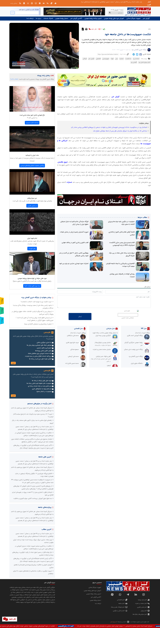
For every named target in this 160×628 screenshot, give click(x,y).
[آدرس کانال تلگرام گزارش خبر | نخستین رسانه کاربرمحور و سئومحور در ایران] (128, 594)
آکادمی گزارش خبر (76, 18)
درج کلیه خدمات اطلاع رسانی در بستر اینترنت (38, 356)
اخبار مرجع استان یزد (144, 62)
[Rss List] (20, 3)
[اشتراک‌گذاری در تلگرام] (133, 54)
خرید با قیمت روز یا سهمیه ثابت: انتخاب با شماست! (36, 301)
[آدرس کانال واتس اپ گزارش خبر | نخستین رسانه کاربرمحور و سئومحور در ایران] (120, 594)
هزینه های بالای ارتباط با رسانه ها (42, 381)
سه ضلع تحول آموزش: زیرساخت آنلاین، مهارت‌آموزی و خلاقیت (32, 498)
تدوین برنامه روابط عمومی (93, 18)
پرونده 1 (2, 301)
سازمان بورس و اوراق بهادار (103, 342)
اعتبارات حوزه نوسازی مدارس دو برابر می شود (73, 263)
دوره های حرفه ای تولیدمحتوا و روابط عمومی (32, 278)
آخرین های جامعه (44, 456)
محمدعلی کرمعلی (73, 356)
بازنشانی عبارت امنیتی (128, 318)
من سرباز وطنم (32, 198)
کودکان (85, 59)
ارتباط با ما (30, 18)
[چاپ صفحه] (86, 29)
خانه (149, 29)
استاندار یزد (136, 59)
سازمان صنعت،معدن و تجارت (102, 349)
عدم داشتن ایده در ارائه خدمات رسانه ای (40, 386)
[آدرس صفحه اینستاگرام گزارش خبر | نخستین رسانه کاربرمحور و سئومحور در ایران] (143, 594)
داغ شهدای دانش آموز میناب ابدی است (32, 115)
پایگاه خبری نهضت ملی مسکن (133, 349)
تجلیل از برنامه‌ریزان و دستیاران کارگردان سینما (38, 324)
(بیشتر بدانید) (14, 79)
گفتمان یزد (134, 62)
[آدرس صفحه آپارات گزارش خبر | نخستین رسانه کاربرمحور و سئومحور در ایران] (112, 594)
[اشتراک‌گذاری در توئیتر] (137, 54)
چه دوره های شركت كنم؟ (32, 286)
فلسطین (98, 59)
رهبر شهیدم (32, 248)
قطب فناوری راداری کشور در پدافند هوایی (75, 242)
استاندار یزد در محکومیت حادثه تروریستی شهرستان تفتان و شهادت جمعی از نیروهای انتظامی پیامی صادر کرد (109, 127)
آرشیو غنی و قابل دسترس (44, 348)
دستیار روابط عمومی (61, 18)
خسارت (122, 59)
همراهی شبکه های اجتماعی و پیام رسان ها (39, 345)
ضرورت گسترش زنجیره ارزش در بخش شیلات (74, 232)
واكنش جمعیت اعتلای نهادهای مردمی (32, 165)
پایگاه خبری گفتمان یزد (139, 49)
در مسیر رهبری (32, 205)
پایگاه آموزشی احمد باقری (135, 335)
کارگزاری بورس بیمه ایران (103, 335)
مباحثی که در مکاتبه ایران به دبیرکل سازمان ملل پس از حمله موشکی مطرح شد (120, 131)
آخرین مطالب (46, 529)
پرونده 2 (2, 311)
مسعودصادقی (74, 349)
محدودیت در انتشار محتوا (44, 391)
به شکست (128, 59)
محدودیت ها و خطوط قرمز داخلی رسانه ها (39, 383)
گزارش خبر (146, 18)
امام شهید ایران (32, 238)
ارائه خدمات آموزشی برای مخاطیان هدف (40, 353)
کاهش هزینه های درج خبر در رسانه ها (40, 359)
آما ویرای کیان (113, 622)
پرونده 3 (2, 321)
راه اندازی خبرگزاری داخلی (44, 342)
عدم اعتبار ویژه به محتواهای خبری (42, 389)
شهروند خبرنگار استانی (133, 18)
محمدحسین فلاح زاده (72, 363)
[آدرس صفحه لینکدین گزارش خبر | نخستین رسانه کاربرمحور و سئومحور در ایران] (136, 594)
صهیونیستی (105, 59)
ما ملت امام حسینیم (32, 122)
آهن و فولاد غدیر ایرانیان (103, 356)
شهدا (112, 59)
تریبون (109, 365)
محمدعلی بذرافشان (73, 335)
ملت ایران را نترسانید (32, 155)
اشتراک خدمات (48, 18)
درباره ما (38, 18)
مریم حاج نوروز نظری (72, 342)
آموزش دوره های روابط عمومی (114, 18)
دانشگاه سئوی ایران (137, 363)
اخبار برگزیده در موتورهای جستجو (39, 403)
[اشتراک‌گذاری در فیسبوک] (140, 54)
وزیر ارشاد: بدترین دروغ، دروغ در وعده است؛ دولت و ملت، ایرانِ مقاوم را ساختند (118, 2)
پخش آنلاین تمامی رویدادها (43, 351)
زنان (116, 59)
